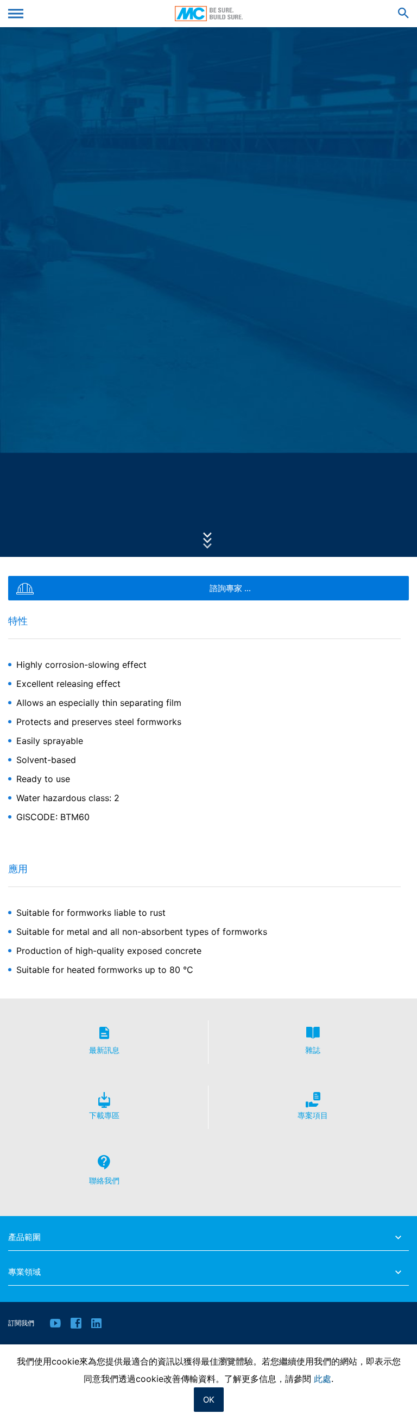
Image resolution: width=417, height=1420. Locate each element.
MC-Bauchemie (209, 13)
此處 (322, 1378)
